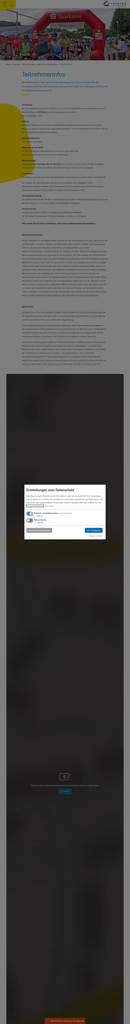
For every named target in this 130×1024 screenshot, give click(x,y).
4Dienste (39, 522)
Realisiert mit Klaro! (96, 536)
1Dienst (38, 516)
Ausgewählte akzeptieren (39, 530)
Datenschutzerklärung (34, 506)
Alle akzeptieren (94, 530)
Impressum (49, 506)
